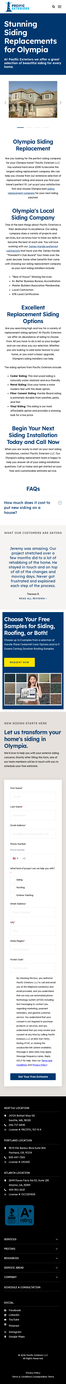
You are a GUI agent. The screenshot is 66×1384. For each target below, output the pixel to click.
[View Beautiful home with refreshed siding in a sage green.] (33, 103)
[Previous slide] (5, 102)
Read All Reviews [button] (32, 598)
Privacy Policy (39, 1065)
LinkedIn (14, 1314)
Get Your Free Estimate (33, 1076)
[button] (53, 6)
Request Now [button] (19, 662)
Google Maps (17, 1336)
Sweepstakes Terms (44, 1376)
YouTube (14, 1319)
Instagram (15, 1331)
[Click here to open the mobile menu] (59, 7)
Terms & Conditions (22, 1376)
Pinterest (14, 1325)
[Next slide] (60, 102)
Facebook (15, 1310)
